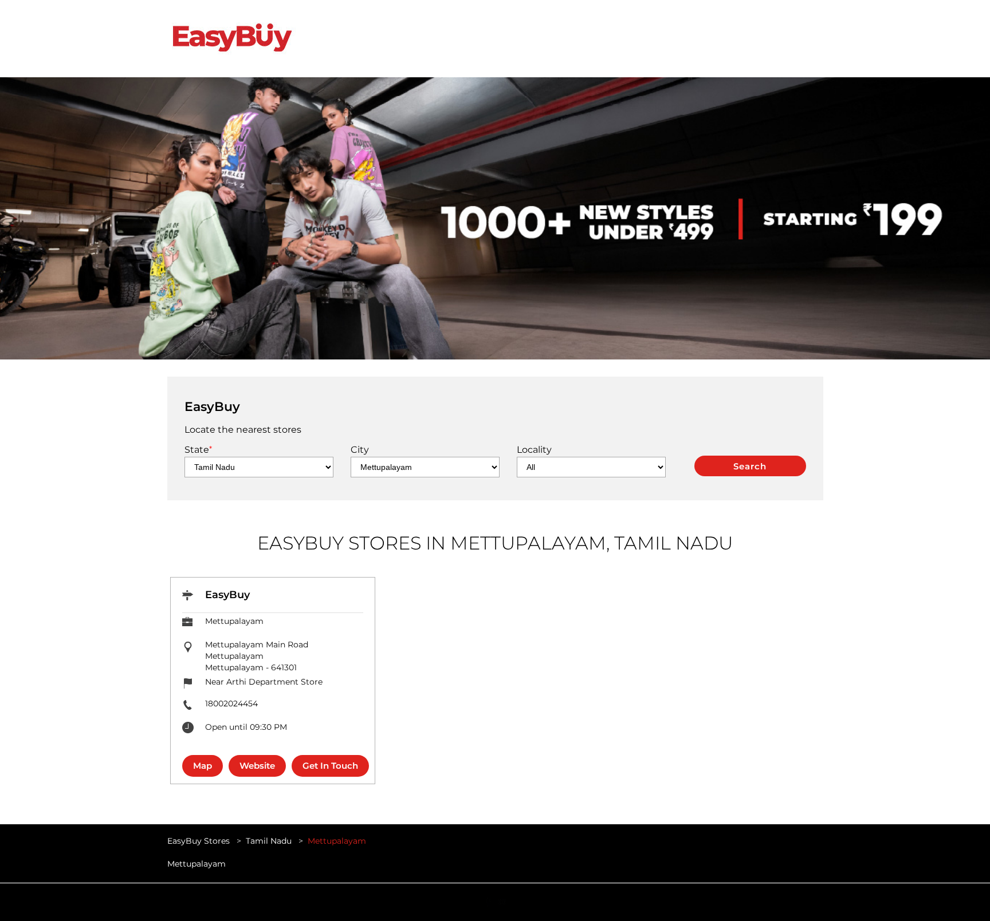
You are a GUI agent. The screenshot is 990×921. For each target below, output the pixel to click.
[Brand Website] (502, 901)
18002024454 (231, 703)
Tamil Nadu (269, 841)
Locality (534, 449)
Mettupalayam (196, 864)
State (198, 449)
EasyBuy (227, 594)
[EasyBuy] (231, 39)
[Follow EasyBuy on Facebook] (488, 901)
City (360, 449)
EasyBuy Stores (199, 841)
